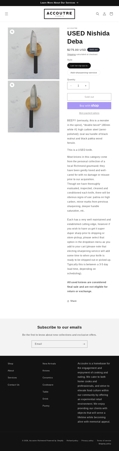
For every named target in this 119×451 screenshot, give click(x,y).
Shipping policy (105, 444)
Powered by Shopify (55, 441)
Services (12, 377)
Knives (46, 370)
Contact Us (14, 384)
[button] (6, 13)
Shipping (71, 54)
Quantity (71, 79)
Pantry (46, 405)
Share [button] (73, 301)
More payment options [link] (89, 113)
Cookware (48, 384)
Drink (45, 398)
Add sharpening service (85, 73)
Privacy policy (88, 441)
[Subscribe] (83, 344)
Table (45, 391)
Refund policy (72, 441)
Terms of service (104, 441)
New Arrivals (49, 363)
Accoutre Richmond (37, 441)
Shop (10, 363)
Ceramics (48, 377)
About (11, 370)
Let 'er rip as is (81, 66)
